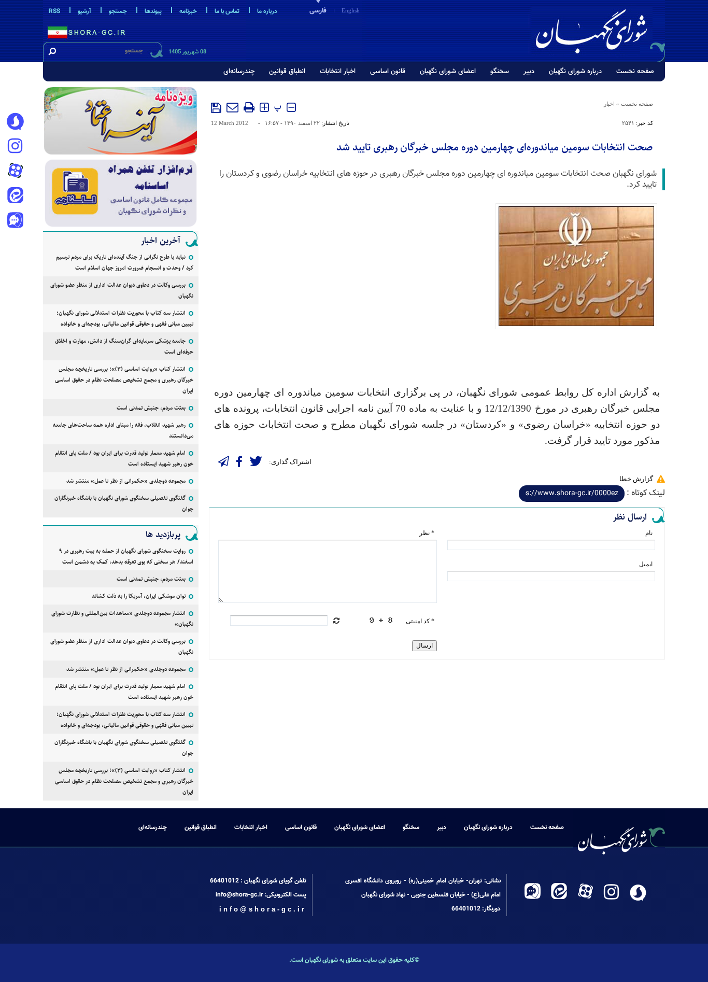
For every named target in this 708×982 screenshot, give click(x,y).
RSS (54, 11)
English (351, 10)
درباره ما (267, 11)
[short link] (572, 493)
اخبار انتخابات (338, 71)
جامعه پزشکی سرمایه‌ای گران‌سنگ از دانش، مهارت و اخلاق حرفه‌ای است (124, 346)
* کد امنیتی (420, 621)
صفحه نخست (635, 71)
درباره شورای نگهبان (575, 71)
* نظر (426, 533)
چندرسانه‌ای (238, 71)
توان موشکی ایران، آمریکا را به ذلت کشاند (139, 596)
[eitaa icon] (15, 196)
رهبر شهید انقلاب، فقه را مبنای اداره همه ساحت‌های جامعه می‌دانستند (123, 430)
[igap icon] (15, 221)
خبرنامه (188, 11)
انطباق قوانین (287, 71)
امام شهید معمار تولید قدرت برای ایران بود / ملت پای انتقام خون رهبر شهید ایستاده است (124, 458)
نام (649, 533)
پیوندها (153, 11)
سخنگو (499, 71)
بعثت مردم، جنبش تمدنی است (151, 407)
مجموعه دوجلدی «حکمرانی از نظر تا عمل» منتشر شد (126, 480)
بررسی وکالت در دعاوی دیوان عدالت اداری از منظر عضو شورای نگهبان (121, 290)
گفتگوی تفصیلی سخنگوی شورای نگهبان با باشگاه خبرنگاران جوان (123, 503)
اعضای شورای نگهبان (448, 71)
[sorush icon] (15, 122)
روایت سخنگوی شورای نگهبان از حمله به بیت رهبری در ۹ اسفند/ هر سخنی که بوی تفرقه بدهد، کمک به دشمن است (126, 556)
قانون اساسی (387, 71)
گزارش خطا (636, 479)
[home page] (598, 29)
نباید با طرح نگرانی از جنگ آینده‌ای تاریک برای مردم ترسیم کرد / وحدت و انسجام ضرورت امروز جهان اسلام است (124, 262)
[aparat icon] (15, 171)
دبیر (528, 71)
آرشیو (84, 11)
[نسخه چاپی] (249, 107)
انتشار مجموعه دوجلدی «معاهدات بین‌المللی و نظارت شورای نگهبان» (122, 618)
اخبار (609, 104)
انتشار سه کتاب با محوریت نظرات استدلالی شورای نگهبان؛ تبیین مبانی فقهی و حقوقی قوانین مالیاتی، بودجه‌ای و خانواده (124, 318)
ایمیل (646, 564)
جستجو (118, 11)
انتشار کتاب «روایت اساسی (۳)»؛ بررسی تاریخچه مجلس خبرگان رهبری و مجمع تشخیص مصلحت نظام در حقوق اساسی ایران (124, 379)
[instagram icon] (15, 146)
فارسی (318, 11)
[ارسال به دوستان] (232, 107)
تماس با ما (227, 11)
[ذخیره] (216, 108)
